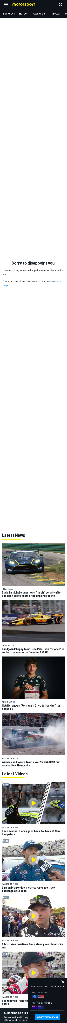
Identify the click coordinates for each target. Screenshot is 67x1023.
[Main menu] (5, 4)
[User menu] (60, 4)
